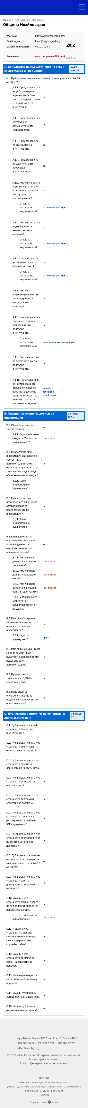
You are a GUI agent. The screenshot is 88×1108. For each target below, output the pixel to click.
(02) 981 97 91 (46, 1043)
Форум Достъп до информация (44, 1090)
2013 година (38, 19)
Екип (23, 1063)
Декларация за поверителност (49, 1063)
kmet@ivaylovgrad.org (47, 41)
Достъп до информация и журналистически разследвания (44, 1086)
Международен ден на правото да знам (44, 1082)
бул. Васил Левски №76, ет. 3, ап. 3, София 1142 (47, 1038)
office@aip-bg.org (28, 1048)
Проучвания (21, 19)
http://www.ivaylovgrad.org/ (50, 36)
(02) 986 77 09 (66, 1043)
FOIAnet (44, 1094)
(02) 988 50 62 (25, 1043)
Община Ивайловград (24, 24)
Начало (7, 19)
